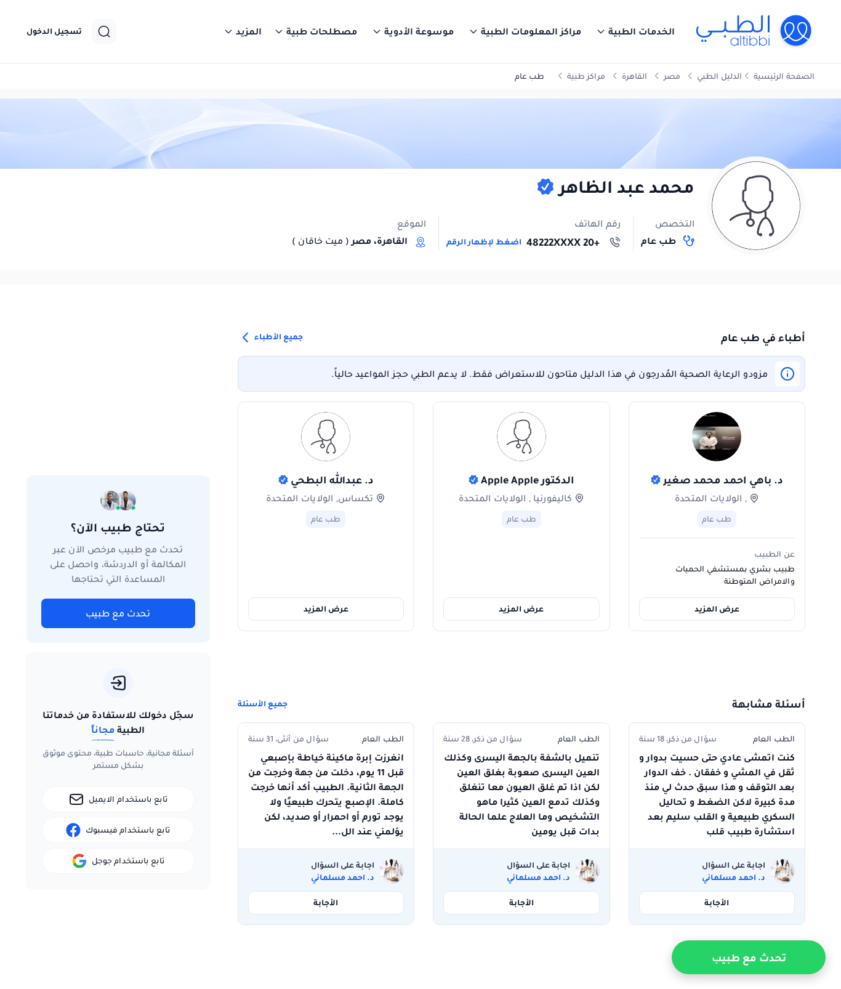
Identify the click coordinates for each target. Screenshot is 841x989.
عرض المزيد (716, 608)
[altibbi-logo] (754, 31)
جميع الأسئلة (263, 704)
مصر (672, 76)
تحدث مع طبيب (118, 613)
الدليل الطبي (719, 76)
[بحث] (104, 31)
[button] (635, 31)
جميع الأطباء (277, 336)
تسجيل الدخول (54, 31)
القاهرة (634, 76)
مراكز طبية (586, 76)
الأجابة (716, 902)
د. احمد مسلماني (733, 877)
